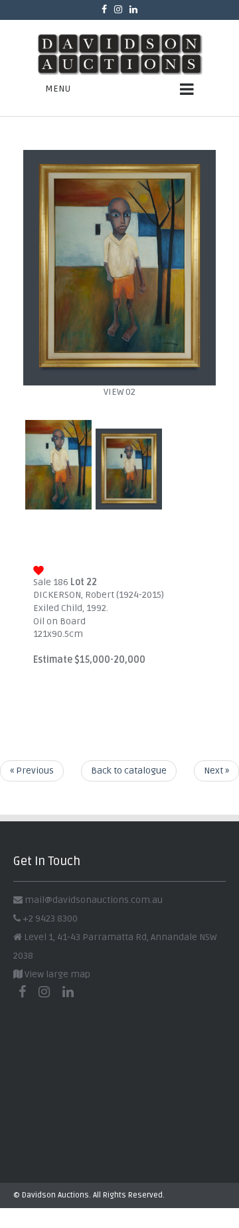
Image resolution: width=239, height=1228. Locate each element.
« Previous (32, 770)
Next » (216, 770)
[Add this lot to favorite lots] (38, 569)
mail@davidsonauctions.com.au (94, 900)
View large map (56, 974)
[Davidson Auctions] (119, 54)
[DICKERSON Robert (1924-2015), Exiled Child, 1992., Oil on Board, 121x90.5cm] (119, 378)
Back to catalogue (129, 770)
